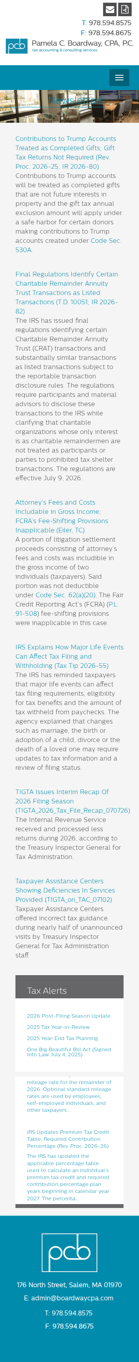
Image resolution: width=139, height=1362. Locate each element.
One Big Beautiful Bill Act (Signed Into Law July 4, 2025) (69, 1052)
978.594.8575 (110, 23)
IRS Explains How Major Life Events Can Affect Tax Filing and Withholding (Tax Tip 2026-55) (69, 656)
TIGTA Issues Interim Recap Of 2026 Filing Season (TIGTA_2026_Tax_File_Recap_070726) (72, 801)
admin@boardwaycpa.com (72, 1298)
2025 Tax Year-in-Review (58, 1027)
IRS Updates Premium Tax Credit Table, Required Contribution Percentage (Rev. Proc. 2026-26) (68, 1136)
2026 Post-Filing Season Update (68, 1015)
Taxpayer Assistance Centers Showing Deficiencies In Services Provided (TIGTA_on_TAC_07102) (65, 890)
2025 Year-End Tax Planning (62, 1038)
